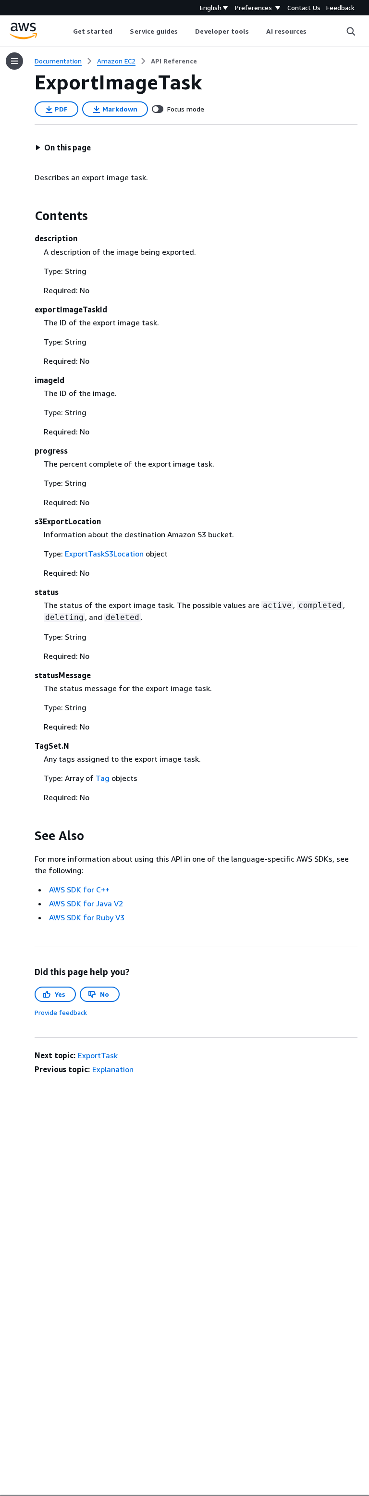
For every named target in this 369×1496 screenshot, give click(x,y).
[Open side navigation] (14, 61)
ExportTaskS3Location (104, 553)
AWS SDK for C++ (79, 889)
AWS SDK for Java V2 (86, 903)
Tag (103, 778)
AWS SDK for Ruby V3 (86, 917)
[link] (174, 61)
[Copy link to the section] (27, 216)
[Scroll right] (314, 31)
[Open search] (350, 31)
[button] (63, 147)
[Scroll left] (66, 31)
